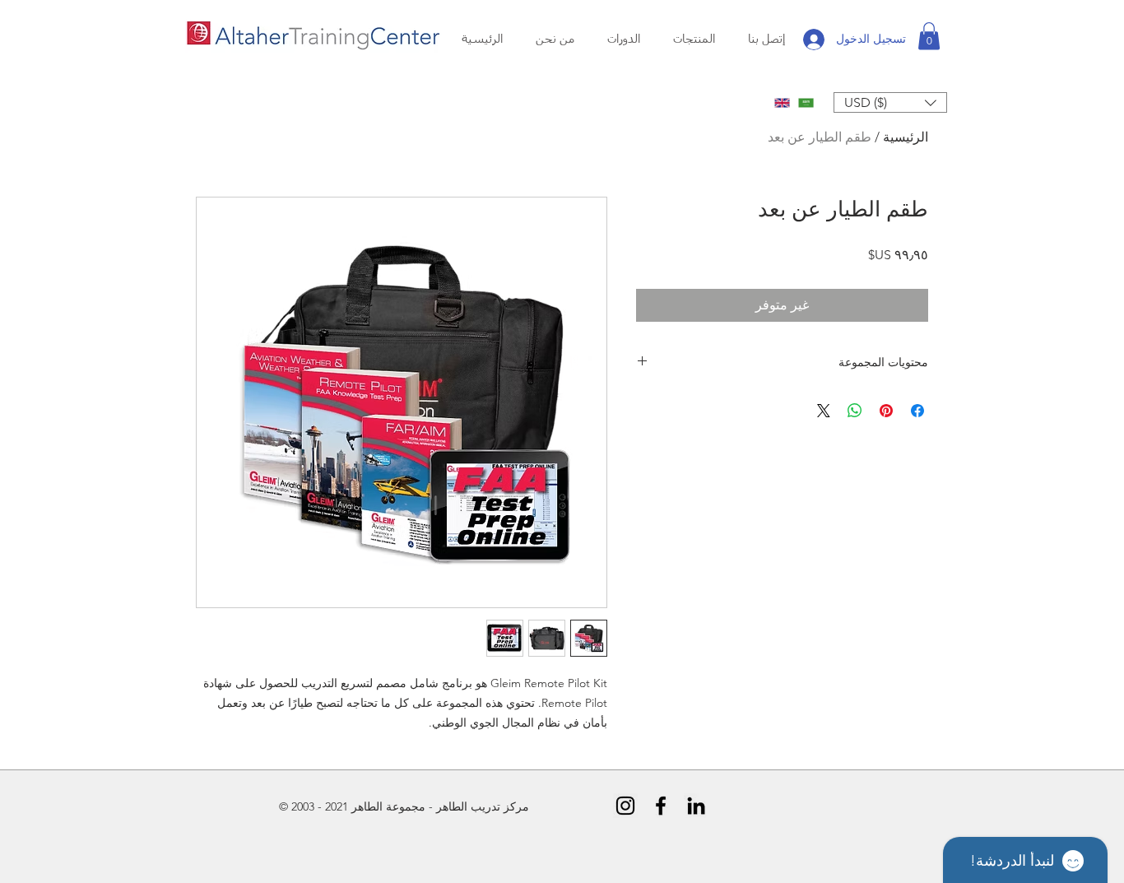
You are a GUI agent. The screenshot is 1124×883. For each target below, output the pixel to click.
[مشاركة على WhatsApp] (855, 411)
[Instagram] (625, 805)
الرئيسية (905, 137)
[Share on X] (824, 411)
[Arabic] (806, 102)
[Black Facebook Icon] (660, 805)
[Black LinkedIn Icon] (696, 805)
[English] (782, 102)
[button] (555, 40)
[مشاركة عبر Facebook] (917, 411)
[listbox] (890, 102)
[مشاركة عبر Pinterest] (886, 411)
